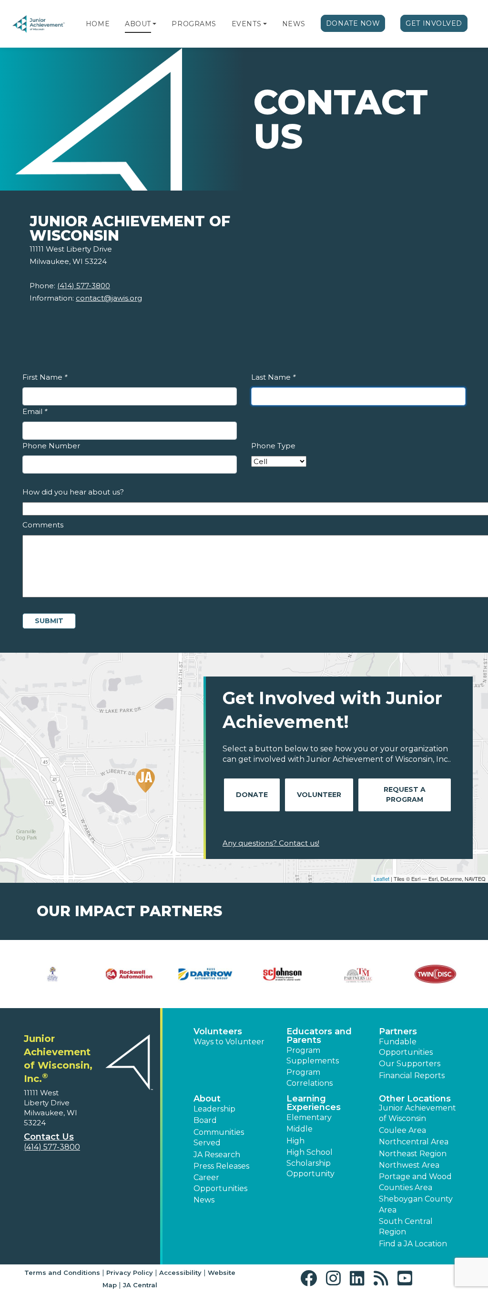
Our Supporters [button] (409, 1063)
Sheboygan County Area (416, 1204)
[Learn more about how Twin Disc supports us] (435, 974)
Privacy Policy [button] (129, 1272)
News (293, 24)
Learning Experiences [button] (313, 1102)
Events (246, 24)
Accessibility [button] (180, 1272)
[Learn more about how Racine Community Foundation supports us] (52, 974)
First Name (44, 377)
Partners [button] (398, 1031)
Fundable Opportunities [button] (406, 1047)
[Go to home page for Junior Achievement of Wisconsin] (39, 24)
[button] (154, 24)
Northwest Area (409, 1165)
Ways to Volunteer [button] (228, 1041)
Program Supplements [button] (312, 1055)
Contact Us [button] (49, 1136)
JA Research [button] (216, 1154)
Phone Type (273, 445)
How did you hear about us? (73, 491)
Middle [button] (299, 1128)
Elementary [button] (309, 1117)
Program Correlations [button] (309, 1077)
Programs (194, 24)
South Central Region (406, 1226)
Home (98, 24)
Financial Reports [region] (412, 1075)
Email (34, 411)
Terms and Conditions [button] (62, 1272)
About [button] (207, 1098)
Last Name (273, 377)
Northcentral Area (413, 1141)
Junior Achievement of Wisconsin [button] (417, 1113)
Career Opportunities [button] (220, 1182)
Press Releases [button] (221, 1166)
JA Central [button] (140, 1285)
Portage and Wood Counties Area (415, 1182)
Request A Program (405, 794)
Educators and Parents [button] (319, 1035)
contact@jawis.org (109, 298)
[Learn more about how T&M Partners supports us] (359, 974)
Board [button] (205, 1120)
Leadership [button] (214, 1108)
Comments (42, 524)
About (138, 24)
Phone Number (51, 445)
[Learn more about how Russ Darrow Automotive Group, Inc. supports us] (205, 974)
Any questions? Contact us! (271, 843)
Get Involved (434, 23)
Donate (252, 794)
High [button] (295, 1140)
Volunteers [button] (217, 1031)
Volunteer (319, 794)
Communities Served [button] (218, 1137)
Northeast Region (413, 1153)
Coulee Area (402, 1130)
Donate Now (353, 23)
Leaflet (381, 878)
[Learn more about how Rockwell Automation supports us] (129, 974)
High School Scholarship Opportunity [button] (310, 1163)
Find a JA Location (413, 1243)
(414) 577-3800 (83, 285)
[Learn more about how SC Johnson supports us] (282, 974)
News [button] (203, 1199)
